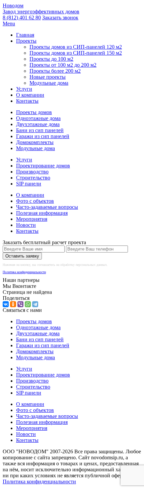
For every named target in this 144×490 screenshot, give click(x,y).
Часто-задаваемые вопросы (47, 207)
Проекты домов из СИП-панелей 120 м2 (75, 47)
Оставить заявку (22, 256)
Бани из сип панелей (40, 130)
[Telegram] (35, 304)
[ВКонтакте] (6, 304)
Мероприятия (31, 219)
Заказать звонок (60, 17)
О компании (30, 95)
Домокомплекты (35, 142)
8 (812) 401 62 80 (22, 17)
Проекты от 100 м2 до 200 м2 (62, 65)
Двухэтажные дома (38, 124)
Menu (9, 23)
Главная (25, 35)
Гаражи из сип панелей (42, 136)
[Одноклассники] (13, 304)
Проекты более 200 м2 (55, 71)
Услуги (24, 89)
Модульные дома (48, 83)
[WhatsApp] (28, 304)
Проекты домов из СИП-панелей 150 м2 (75, 53)
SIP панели (28, 183)
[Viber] (20, 304)
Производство (32, 171)
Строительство (33, 177)
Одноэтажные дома (38, 118)
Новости (26, 225)
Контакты (27, 101)
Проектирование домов (43, 165)
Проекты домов (34, 112)
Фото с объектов (35, 201)
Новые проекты (47, 77)
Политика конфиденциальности (24, 272)
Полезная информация (42, 213)
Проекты (26, 41)
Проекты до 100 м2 (51, 59)
